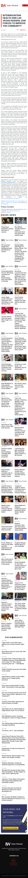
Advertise (13, 860)
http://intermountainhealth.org (13, 210)
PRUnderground (4, 203)
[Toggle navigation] (25, 5)
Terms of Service (13, 863)
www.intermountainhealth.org (8, 182)
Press (13, 859)
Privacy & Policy (13, 864)
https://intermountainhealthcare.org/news (10, 198)
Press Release (8, 212)
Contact (13, 861)
